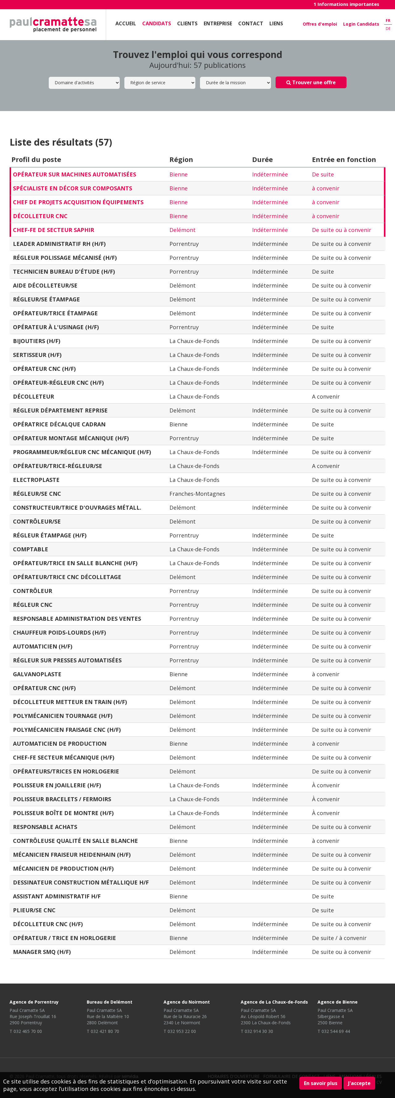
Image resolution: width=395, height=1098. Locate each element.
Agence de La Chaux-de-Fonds (274, 1002)
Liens (276, 23)
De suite (323, 174)
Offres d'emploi (320, 24)
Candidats (156, 23)
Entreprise (218, 23)
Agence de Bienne (338, 1002)
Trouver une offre (313, 82)
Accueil (125, 23)
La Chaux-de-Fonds (194, 341)
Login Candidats (361, 24)
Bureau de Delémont (109, 1002)
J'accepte (359, 1083)
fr (388, 20)
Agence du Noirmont (187, 1002)
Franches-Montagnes (197, 493)
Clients (187, 23)
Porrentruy (184, 243)
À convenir (326, 785)
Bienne (178, 174)
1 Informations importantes (346, 4)
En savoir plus (320, 1083)
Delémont (182, 230)
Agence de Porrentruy (34, 1002)
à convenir (325, 188)
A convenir (326, 396)
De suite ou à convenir (341, 230)
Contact (250, 23)
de (388, 28)
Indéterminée (270, 174)
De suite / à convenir (339, 938)
